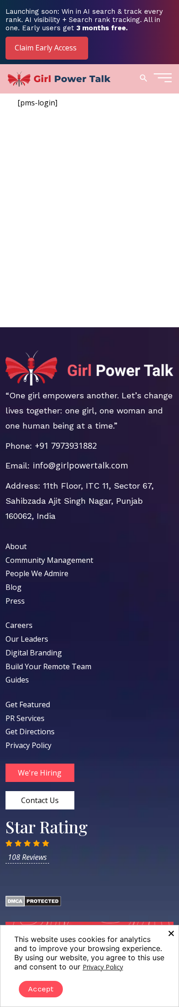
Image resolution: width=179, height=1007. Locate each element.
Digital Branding (34, 653)
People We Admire (37, 573)
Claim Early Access (46, 48)
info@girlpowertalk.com (80, 465)
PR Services (25, 718)
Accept (41, 989)
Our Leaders (27, 639)
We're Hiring (40, 773)
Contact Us (40, 800)
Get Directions (30, 731)
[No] (170, 933)
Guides (17, 680)
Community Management (49, 560)
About (16, 546)
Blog (14, 587)
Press (15, 601)
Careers (19, 625)
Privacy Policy (28, 745)
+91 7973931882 (66, 445)
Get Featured (28, 704)
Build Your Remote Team (48, 666)
